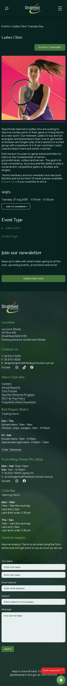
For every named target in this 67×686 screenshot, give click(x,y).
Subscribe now (33, 278)
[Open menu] (60, 8)
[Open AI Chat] (61, 680)
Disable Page (10, 236)
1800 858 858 (49, 674)
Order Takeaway (12, 449)
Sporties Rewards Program (18, 394)
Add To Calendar (15, 206)
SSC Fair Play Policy (13, 398)
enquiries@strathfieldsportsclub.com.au (29, 363)
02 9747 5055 (13, 356)
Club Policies (9, 391)
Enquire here (9, 181)
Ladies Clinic (12, 228)
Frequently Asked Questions (19, 402)
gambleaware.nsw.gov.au (25, 674)
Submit (7, 648)
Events (6, 26)
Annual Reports (11, 387)
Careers (7, 384)
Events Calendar (50, 47)
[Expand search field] (6, 8)
